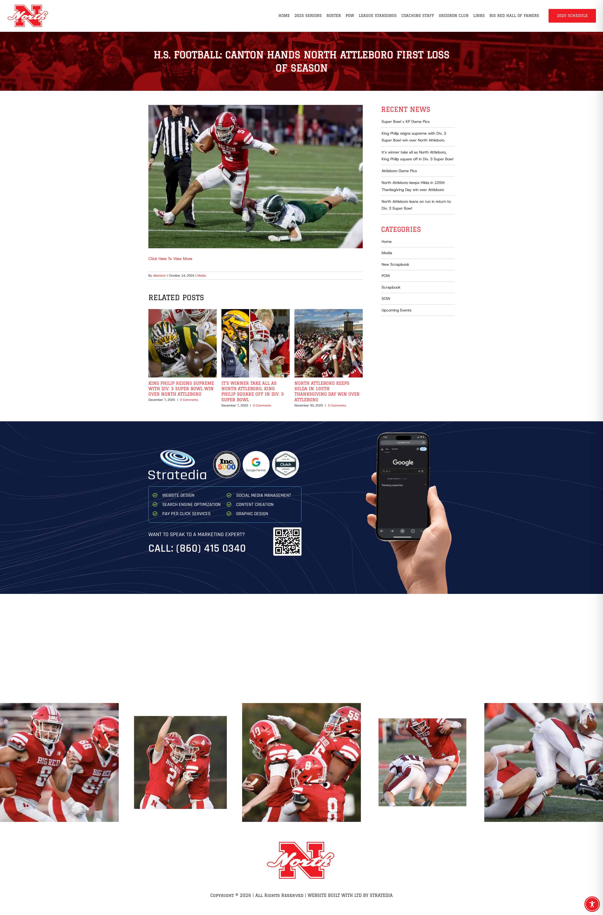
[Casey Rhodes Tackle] (422, 762)
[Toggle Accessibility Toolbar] (592, 904)
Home (387, 241)
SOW (386, 298)
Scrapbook (391, 287)
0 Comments (189, 400)
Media (201, 275)
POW (386, 275)
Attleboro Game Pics (399, 170)
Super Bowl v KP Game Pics (406, 121)
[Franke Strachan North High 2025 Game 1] (301, 762)
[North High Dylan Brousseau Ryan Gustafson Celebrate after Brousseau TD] (59, 762)
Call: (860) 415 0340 (197, 548)
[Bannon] (544, 762)
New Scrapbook (395, 264)
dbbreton (159, 275)
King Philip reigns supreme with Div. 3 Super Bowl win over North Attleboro (181, 389)
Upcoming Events (397, 310)
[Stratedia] (177, 452)
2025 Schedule (572, 15)
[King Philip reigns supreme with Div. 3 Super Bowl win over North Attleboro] (182, 311)
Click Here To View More (170, 258)
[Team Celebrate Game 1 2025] (180, 762)
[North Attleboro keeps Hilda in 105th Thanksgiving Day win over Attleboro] (328, 311)
